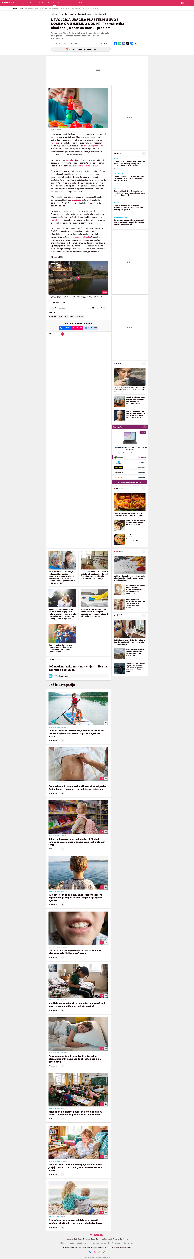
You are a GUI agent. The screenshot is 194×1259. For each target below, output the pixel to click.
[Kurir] (72, 1243)
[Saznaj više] (144, 363)
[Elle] (110, 1243)
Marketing (123, 1247)
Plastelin (52, 316)
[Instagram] (95, 1252)
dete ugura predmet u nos (94, 146)
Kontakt (89, 1247)
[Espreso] (79, 1243)
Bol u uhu (79, 316)
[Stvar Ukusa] (87, 1243)
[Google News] (104, 1252)
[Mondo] (64, 1243)
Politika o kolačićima (99, 1247)
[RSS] (99, 1252)
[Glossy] (130, 1243)
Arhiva (129, 1247)
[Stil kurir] (125, 1243)
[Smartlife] (118, 1243)
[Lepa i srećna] (96, 1243)
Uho (71, 316)
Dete (61, 14)
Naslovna (54, 14)
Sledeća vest (97, 308)
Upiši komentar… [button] (61, 676)
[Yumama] (7, 3)
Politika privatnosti (113, 1247)
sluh (66, 316)
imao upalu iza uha (82, 237)
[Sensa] (103, 1243)
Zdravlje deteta (70, 14)
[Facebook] (90, 1252)
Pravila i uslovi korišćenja (78, 1247)
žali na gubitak (89, 166)
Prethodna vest (60, 308)
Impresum (66, 1247)
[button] (105, 43)
